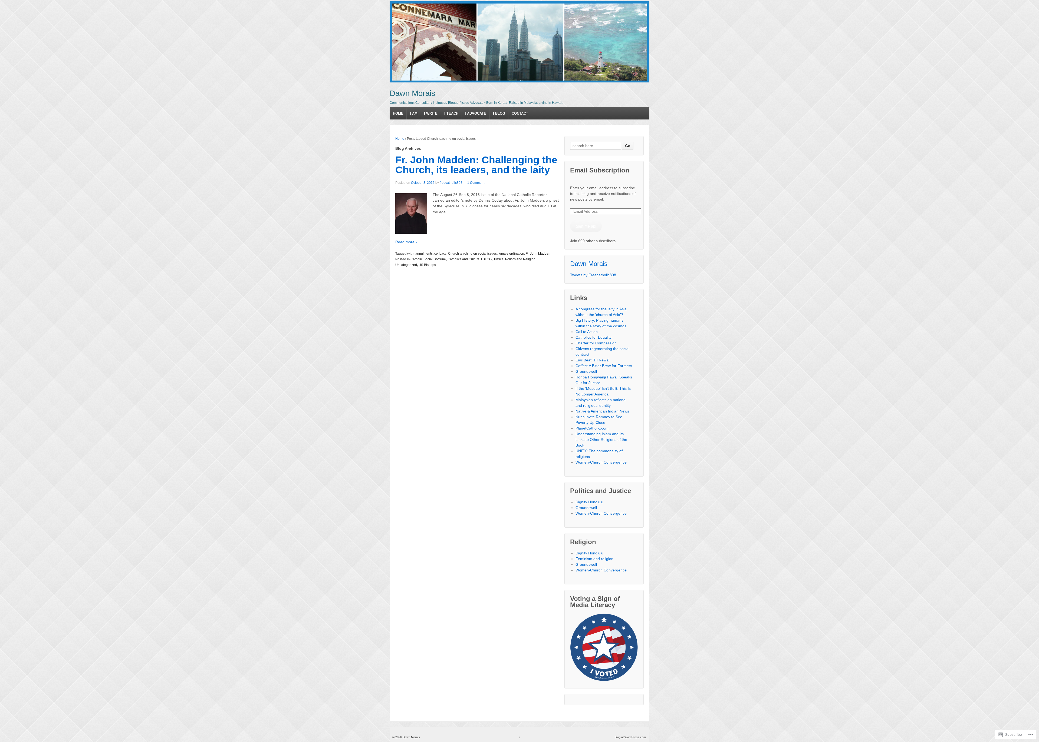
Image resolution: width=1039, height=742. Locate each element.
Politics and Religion (520, 259)
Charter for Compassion (596, 343)
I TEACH (451, 113)
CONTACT (520, 113)
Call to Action (587, 332)
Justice (498, 259)
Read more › (406, 242)
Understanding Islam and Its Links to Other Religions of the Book (601, 439)
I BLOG (499, 113)
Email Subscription (599, 170)
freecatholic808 (451, 183)
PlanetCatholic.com (592, 428)
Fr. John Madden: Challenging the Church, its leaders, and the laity (476, 164)
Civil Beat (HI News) (593, 360)
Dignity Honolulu (589, 502)
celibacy (440, 253)
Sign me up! (586, 226)
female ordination (511, 253)
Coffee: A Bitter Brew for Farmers (604, 366)
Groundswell (586, 371)
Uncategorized (406, 265)
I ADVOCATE (475, 113)
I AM (413, 113)
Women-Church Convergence (601, 462)
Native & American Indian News (602, 411)
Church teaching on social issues (472, 253)
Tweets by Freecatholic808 (593, 275)
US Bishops (427, 265)
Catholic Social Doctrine (428, 259)
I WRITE (431, 113)
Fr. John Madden (538, 253)
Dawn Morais (412, 93)
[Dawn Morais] (519, 41)
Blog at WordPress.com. (631, 737)
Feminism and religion (594, 559)
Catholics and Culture (463, 259)
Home (399, 139)
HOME (398, 113)
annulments (424, 253)
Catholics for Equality (593, 337)
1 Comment (475, 183)
